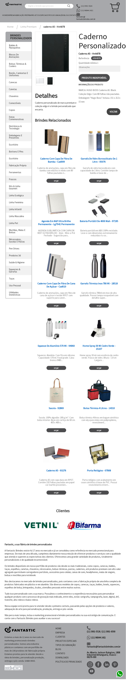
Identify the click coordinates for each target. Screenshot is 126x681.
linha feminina (16, 202)
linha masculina (16, 216)
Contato (72, 15)
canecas (13, 82)
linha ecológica (16, 195)
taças (11, 278)
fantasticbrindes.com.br (85, 18)
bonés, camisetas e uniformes (18, 74)
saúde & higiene (17, 262)
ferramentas (15, 172)
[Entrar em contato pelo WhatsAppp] (120, 676)
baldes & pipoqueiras (14, 46)
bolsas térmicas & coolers (17, 65)
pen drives (14, 248)
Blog (66, 15)
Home (4, 15)
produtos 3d (15, 255)
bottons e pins (16, 151)
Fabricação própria (22, 15)
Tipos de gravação (56, 15)
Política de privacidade (68, 661)
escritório (13, 144)
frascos (12, 179)
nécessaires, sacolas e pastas (17, 240)
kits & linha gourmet (14, 187)
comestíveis (15, 103)
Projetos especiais (39, 15)
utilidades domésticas (14, 293)
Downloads (62, 657)
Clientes (60, 636)
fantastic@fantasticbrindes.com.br (103, 646)
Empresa (10, 15)
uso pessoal (15, 285)
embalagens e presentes (15, 136)
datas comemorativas (16, 118)
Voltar (113, 111)
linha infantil (15, 209)
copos (12, 110)
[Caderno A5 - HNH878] (56, 53)
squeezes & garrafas (14, 270)
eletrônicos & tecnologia (15, 127)
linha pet (13, 223)
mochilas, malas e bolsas (17, 231)
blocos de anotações (14, 55)
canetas (13, 89)
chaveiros (13, 96)
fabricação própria (17, 165)
